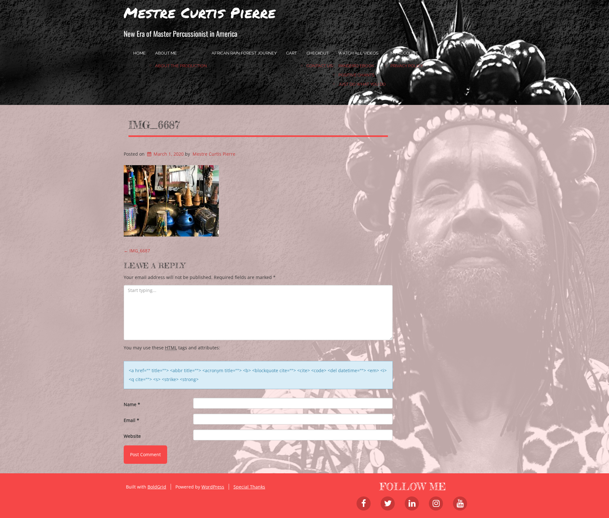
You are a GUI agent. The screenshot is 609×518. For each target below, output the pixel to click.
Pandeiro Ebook (356, 65)
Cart (291, 53)
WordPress (212, 487)
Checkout (317, 53)
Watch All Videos (358, 53)
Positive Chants (356, 75)
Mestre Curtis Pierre (200, 12)
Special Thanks (249, 487)
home (139, 53)
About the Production (181, 65)
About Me (166, 53)
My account (404, 53)
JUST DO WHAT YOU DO (362, 84)
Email (131, 420)
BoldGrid (156, 487)
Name (132, 404)
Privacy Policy (406, 65)
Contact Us (319, 65)
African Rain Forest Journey (244, 53)
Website (132, 436)
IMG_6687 (154, 125)
